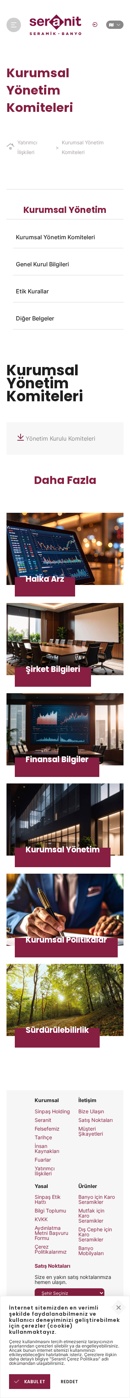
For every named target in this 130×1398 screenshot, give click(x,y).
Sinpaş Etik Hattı (48, 1199)
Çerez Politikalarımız (51, 1249)
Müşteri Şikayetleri (90, 1131)
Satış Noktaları (95, 1120)
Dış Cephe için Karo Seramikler (95, 1234)
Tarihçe (43, 1137)
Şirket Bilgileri (65, 639)
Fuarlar (43, 1159)
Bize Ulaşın (91, 1111)
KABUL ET (34, 1382)
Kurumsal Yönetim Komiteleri (83, 147)
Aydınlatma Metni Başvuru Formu (51, 1233)
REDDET (69, 1382)
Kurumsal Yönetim (65, 819)
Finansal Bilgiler (65, 729)
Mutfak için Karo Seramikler (91, 1215)
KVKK (41, 1219)
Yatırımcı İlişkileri (27, 147)
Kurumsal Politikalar (65, 910)
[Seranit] (56, 24)
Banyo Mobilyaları (91, 1251)
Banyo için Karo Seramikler (96, 1199)
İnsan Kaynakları (47, 1149)
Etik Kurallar (32, 291)
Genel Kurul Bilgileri (42, 264)
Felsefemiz (47, 1128)
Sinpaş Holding (52, 1111)
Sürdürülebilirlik (65, 1000)
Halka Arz (65, 549)
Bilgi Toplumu (50, 1210)
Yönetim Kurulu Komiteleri (60, 438)
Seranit (43, 1120)
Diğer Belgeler (35, 318)
